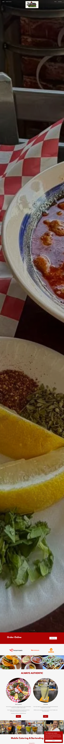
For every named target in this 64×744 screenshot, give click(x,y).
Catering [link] (60, 1)
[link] (32, 1)
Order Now (53, 638)
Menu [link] (55, 1)
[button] (31, 630)
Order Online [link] (8, 1)
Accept (53, 740)
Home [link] (3, 1)
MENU (18, 716)
